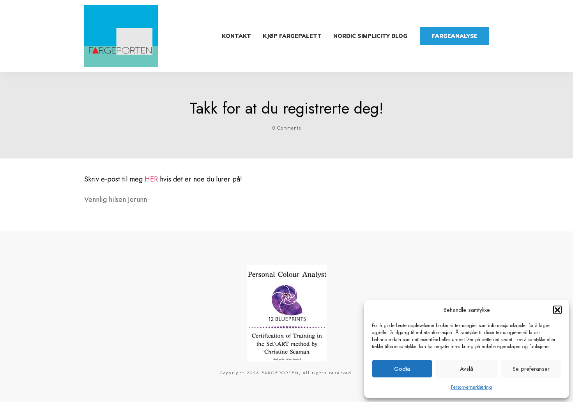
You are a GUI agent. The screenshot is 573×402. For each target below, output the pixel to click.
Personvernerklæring (471, 387)
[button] (557, 310)
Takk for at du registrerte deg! (287, 108)
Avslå (466, 369)
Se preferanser (531, 369)
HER (151, 179)
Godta (402, 369)
